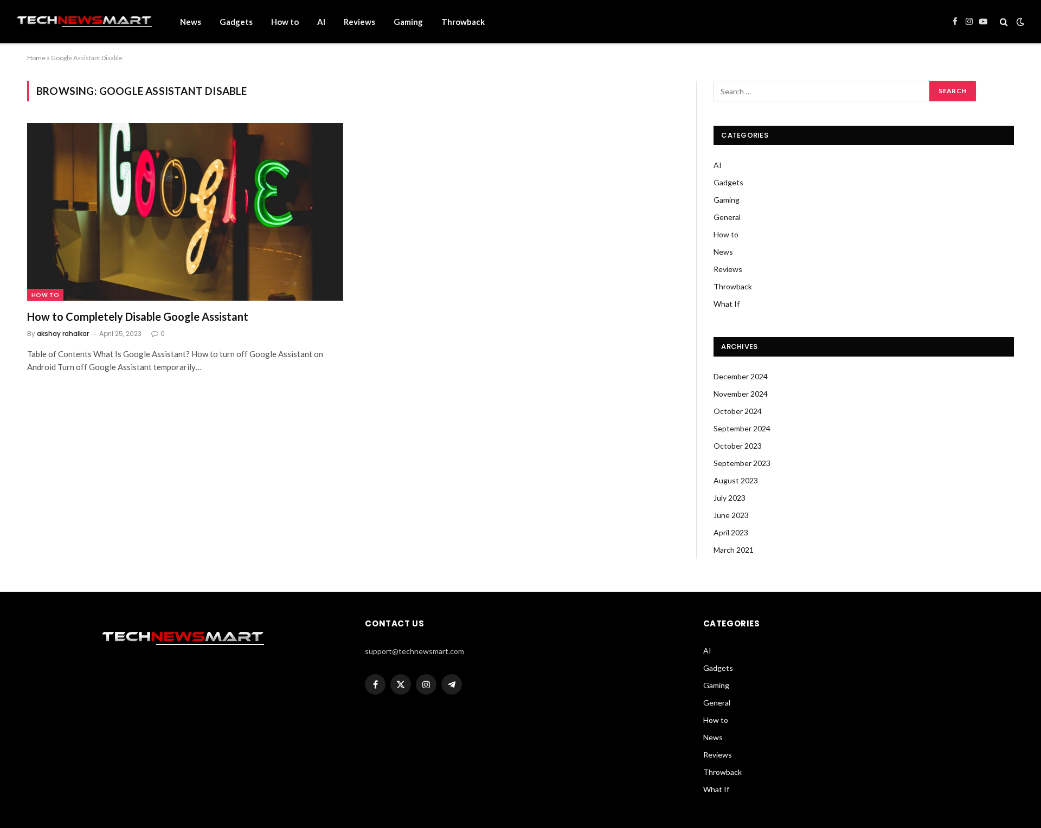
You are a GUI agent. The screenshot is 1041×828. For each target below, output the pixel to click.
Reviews (359, 22)
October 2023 (738, 445)
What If (727, 303)
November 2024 (741, 393)
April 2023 (731, 532)
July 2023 (730, 497)
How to (285, 22)
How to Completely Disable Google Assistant (137, 316)
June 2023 (731, 515)
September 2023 (742, 463)
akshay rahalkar (63, 333)
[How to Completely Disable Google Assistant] (185, 212)
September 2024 (742, 428)
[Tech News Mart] (84, 21)
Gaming (408, 22)
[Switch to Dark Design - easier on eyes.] (1019, 21)
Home (36, 58)
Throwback (463, 22)
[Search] (1004, 22)
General (727, 217)
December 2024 (741, 376)
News (190, 22)
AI (321, 22)
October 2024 (738, 411)
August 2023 (736, 480)
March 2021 (734, 549)
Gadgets (236, 22)
